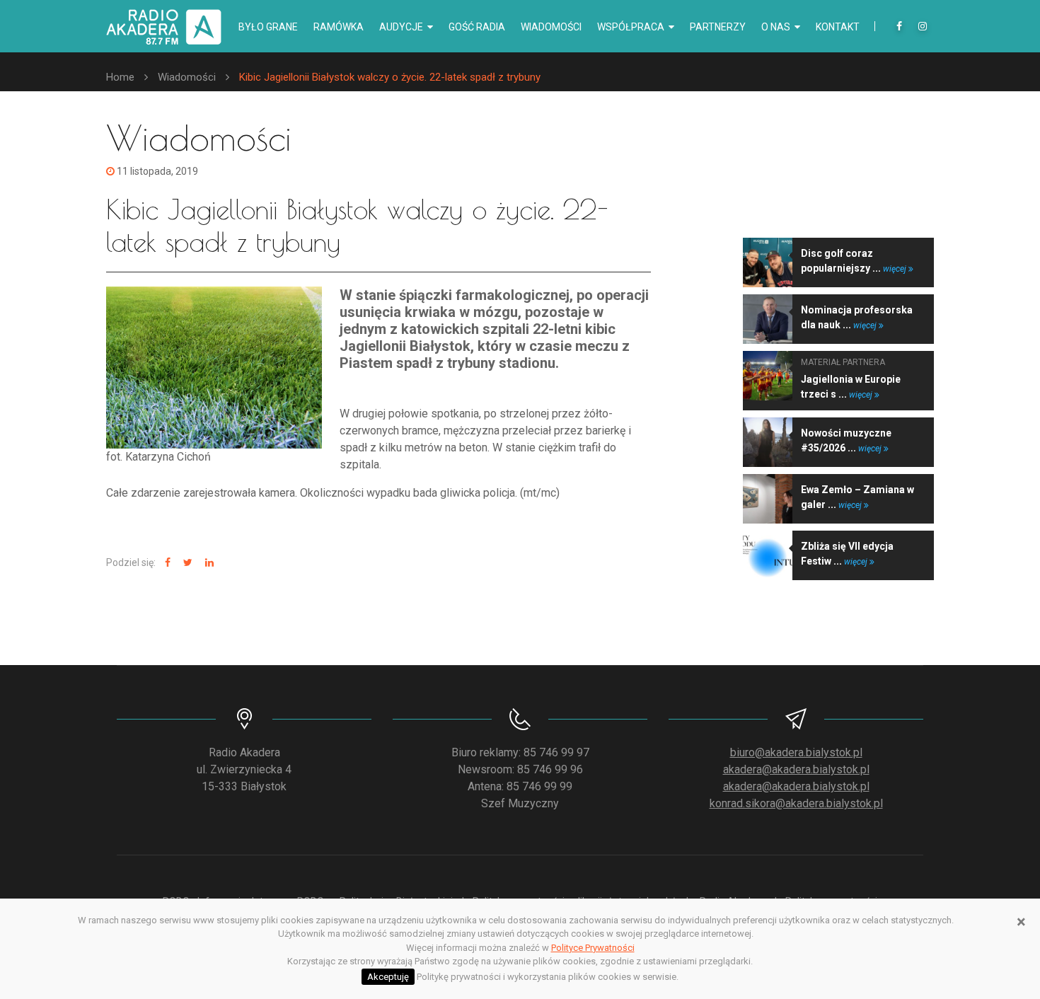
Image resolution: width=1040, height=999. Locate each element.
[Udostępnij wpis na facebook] (166, 563)
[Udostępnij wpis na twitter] (186, 563)
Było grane (268, 27)
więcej (895, 269)
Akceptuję (388, 976)
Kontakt (838, 27)
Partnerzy (718, 27)
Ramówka (338, 27)
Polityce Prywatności (593, 947)
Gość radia (477, 27)
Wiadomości (551, 27)
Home (120, 77)
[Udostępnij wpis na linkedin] (207, 563)
